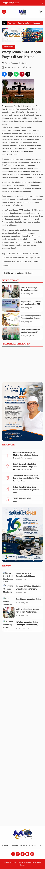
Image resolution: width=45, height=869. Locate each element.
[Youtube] (27, 854)
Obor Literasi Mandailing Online (28, 599)
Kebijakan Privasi (26, 845)
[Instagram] (18, 854)
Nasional (11, 23)
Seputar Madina (8, 47)
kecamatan (34, 254)
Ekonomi (16, 458)
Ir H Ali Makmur (22, 254)
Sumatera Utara (24, 23)
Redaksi (15, 845)
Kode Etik (38, 845)
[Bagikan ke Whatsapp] (16, 74)
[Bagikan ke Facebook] (4, 74)
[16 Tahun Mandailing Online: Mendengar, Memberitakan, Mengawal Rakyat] (8, 625)
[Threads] (22, 854)
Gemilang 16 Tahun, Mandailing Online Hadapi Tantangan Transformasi (28, 589)
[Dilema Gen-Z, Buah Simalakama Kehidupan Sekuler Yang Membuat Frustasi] (8, 577)
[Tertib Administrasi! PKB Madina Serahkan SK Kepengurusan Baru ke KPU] (11, 333)
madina (37, 258)
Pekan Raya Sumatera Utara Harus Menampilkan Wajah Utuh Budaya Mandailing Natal (26, 489)
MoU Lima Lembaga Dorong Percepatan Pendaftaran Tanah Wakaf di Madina (27, 612)
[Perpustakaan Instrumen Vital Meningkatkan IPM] (11, 305)
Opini (15, 492)
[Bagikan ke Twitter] (10, 74)
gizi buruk (11, 254)
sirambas (6, 265)
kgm (31, 258)
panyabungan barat (24, 261)
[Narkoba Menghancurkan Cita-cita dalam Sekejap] (11, 319)
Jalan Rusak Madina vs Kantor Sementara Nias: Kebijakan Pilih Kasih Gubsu (26, 478)
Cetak (28, 67)
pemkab (36, 261)
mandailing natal (9, 261)
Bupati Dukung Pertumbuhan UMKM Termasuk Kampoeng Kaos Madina (24, 466)
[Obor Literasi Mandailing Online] (8, 601)
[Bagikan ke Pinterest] (22, 74)
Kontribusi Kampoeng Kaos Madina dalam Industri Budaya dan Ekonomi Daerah (25, 455)
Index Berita (6, 845)
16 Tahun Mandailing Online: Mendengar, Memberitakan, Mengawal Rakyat (27, 624)
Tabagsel (36, 23)
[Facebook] (13, 854)
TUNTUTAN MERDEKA (22, 498)
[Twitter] (32, 854)
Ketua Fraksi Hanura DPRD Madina (15, 258)
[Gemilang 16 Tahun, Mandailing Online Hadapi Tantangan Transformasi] (8, 589)
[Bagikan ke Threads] (27, 74)
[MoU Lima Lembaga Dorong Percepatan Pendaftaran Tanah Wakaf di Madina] (11, 291)
